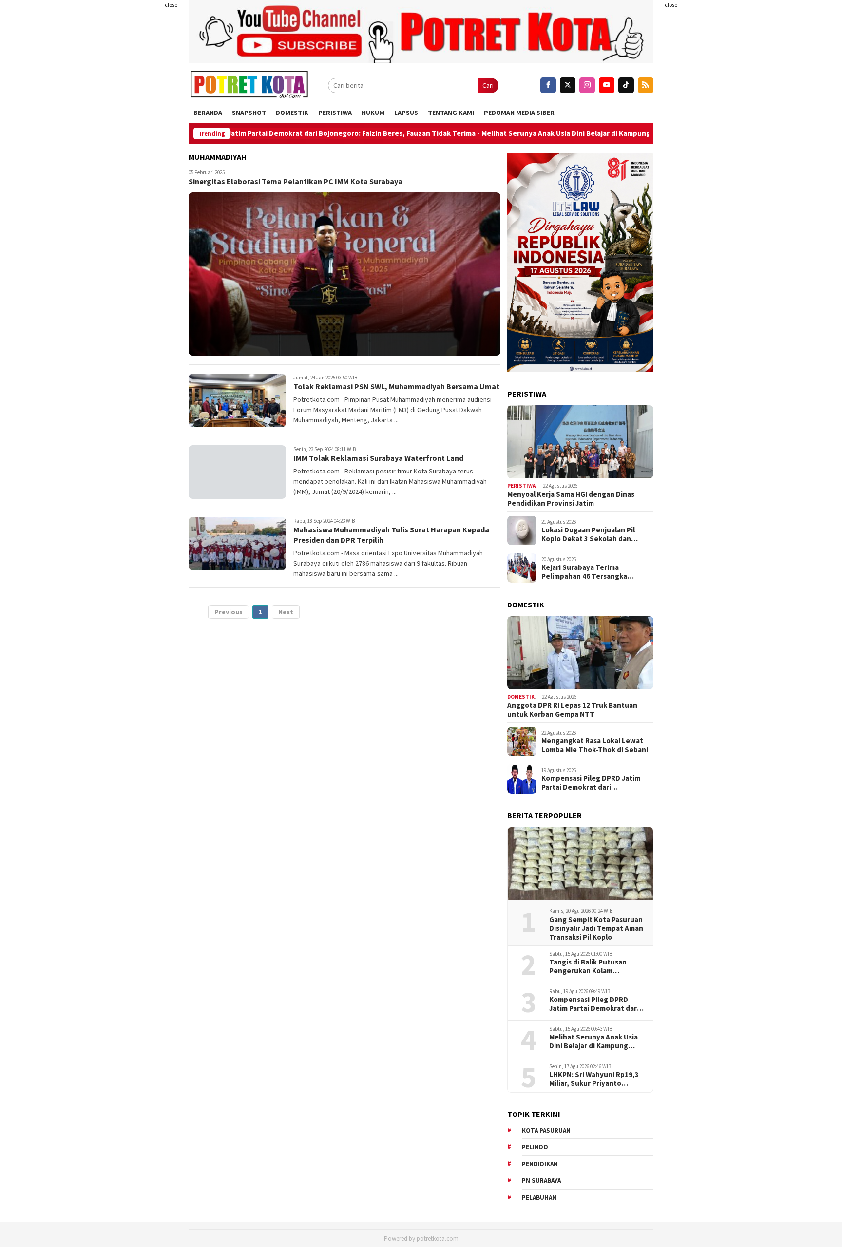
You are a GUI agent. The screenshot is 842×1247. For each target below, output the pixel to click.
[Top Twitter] (567, 85)
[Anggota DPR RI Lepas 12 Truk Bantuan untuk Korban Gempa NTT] (580, 652)
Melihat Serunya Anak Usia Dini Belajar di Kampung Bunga (527, 133)
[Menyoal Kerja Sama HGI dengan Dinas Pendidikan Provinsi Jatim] (580, 441)
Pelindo (535, 1147)
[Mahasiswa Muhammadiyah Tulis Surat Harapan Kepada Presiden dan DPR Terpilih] (237, 543)
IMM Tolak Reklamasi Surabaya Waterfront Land (378, 458)
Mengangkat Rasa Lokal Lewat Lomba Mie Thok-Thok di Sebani (594, 745)
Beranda (207, 112)
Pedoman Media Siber (519, 112)
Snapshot (249, 112)
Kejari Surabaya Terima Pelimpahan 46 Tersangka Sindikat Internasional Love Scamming (587, 572)
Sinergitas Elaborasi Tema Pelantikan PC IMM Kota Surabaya (295, 181)
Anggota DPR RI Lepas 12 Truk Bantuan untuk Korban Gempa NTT (572, 709)
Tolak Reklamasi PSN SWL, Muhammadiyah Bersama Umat (396, 386)
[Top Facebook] (548, 85)
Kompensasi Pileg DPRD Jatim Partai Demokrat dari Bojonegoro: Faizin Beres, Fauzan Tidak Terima (261, 133)
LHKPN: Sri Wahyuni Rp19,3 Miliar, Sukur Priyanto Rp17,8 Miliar (594, 1079)
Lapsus (406, 112)
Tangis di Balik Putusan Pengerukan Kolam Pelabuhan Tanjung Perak (592, 966)
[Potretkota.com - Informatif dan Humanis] (249, 85)
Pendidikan (540, 1164)
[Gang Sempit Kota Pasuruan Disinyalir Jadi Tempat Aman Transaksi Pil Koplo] (580, 863)
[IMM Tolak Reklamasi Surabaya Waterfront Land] (237, 472)
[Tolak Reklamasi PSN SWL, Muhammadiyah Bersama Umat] (237, 400)
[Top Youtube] (606, 85)
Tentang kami (451, 112)
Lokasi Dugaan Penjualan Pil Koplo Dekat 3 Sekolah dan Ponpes (588, 534)
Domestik (292, 112)
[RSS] (645, 85)
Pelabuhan (539, 1197)
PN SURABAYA (541, 1180)
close (171, 4)
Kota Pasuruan (546, 1130)
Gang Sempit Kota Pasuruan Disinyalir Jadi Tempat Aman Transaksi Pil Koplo (596, 928)
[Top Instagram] (587, 85)
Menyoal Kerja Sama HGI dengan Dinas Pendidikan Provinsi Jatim (570, 499)
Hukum (373, 112)
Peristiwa (335, 112)
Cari (488, 85)
